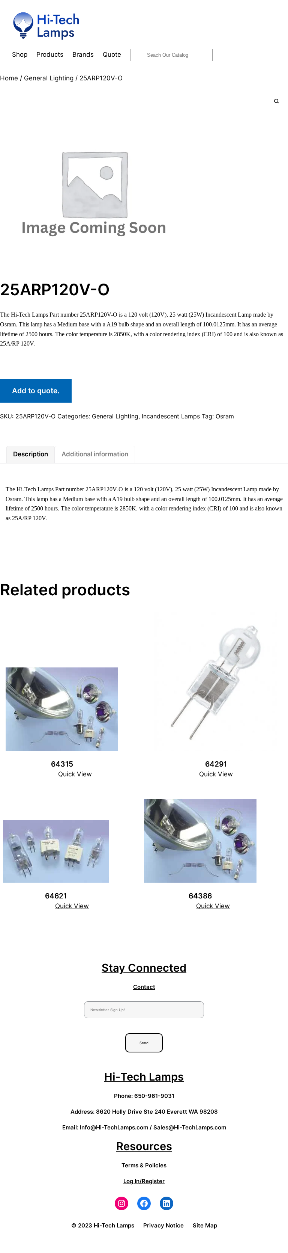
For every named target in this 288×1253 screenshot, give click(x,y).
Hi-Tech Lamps (144, 1076)
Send (144, 1043)
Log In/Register (144, 1181)
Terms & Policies (144, 1165)
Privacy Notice (163, 1225)
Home (9, 78)
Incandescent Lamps (171, 416)
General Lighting (49, 78)
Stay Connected (144, 967)
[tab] (30, 454)
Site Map (205, 1225)
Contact (144, 986)
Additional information (95, 454)
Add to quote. (36, 390)
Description (30, 454)
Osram (225, 416)
